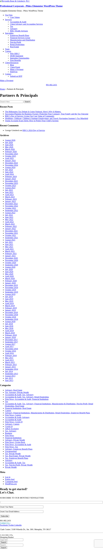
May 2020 (9, 274)
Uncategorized (11, 451)
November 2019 (11, 287)
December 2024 (11, 163)
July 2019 (9, 297)
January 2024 (10, 179)
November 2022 (11, 206)
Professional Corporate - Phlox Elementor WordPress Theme (31, 6)
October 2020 (10, 263)
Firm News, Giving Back (15, 442)
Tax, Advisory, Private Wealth (17, 392)
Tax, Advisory (10, 431)
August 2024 (10, 167)
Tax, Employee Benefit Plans (16, 458)
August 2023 (10, 188)
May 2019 (9, 301)
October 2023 (10, 185)
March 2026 (10, 149)
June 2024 (9, 172)
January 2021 (10, 256)
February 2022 (11, 226)
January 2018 (10, 337)
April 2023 (9, 195)
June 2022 (9, 217)
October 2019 (10, 290)
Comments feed (11, 482)
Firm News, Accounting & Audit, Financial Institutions (26, 399)
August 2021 (10, 240)
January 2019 (10, 310)
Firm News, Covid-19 (13, 422)
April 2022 (9, 222)
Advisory (8, 460)
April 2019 (9, 303)
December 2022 (11, 204)
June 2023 (9, 192)
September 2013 (11, 374)
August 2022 (10, 213)
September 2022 (11, 210)
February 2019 (11, 308)
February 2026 (11, 151)
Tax (6, 401)
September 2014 (11, 369)
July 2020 (9, 269)
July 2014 (9, 371)
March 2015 (10, 362)
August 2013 (10, 376)
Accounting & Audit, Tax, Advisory (19, 395)
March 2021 (10, 251)
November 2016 (11, 349)
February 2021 (11, 253)
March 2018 (10, 333)
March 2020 (10, 278)
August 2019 (10, 294)
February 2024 (11, 176)
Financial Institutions (13, 438)
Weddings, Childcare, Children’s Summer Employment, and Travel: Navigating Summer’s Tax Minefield (46, 118)
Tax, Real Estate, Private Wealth (18, 456)
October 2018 (10, 317)
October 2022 (10, 208)
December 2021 (11, 231)
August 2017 (10, 344)
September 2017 (11, 342)
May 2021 (9, 247)
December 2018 (11, 312)
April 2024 (9, 174)
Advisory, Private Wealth (15, 440)
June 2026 (9, 145)
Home (2, 89)
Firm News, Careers (13, 415)
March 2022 (10, 224)
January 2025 (10, 161)
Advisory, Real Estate (13, 390)
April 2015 (9, 360)
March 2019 (10, 306)
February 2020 (11, 281)
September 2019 (11, 292)
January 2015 (10, 367)
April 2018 (9, 331)
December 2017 (11, 340)
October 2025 (10, 156)
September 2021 (11, 238)
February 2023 (11, 199)
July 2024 (9, 170)
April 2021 (9, 249)
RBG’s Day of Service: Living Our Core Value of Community (29, 116)
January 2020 (10, 283)
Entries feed (9, 479)
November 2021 (11, 233)
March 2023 (10, 197)
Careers (8, 410)
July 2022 (9, 215)
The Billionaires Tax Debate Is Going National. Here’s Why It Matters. (33, 112)
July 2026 (9, 142)
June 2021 (9, 244)
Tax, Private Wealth (13, 454)
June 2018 (9, 326)
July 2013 (9, 378)
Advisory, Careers (12, 424)
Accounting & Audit (13, 420)
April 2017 (9, 346)
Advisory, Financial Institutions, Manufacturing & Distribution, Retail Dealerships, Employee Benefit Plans (47, 413)
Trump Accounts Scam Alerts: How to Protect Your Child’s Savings (32, 121)
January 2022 (10, 229)
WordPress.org (11, 484)
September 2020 (11, 265)
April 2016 (9, 353)
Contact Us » (5, 523)
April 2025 (9, 158)
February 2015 (11, 365)
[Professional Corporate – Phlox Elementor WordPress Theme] (15, 1)
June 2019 (9, 299)
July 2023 (9, 190)
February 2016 (11, 355)
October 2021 (10, 235)
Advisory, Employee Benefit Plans (18, 449)
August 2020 (10, 267)
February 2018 (11, 335)
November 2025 (11, 154)
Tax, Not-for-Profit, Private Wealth (19, 465)
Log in (7, 477)
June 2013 (9, 380)
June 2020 (9, 272)
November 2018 (11, 315)
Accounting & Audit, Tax (15, 463)
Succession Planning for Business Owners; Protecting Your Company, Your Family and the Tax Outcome (46, 114)
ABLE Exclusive (12, 429)
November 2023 (11, 183)
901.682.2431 (51, 85)
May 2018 (9, 328)
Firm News (9, 435)
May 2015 (9, 358)
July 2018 (9, 324)
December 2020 (11, 258)
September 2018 (11, 319)
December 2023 (11, 181)
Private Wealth (11, 467)
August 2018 (10, 321)
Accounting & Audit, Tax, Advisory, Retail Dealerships (27, 397)
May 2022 (9, 219)
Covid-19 (9, 426)
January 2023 (10, 201)
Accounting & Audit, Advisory (17, 417)
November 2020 (11, 260)
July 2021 (9, 242)
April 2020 (9, 276)
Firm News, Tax (11, 447)
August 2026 (10, 140)
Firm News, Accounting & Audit (18, 444)
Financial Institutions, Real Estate (18, 408)
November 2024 (11, 165)
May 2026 (9, 147)
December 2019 (11, 285)
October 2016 (10, 351)
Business (8, 433)
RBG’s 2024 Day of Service (33, 130)
